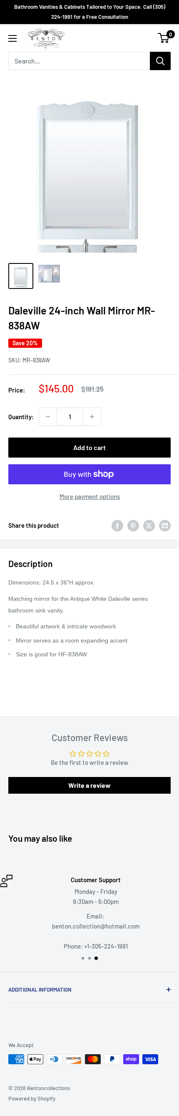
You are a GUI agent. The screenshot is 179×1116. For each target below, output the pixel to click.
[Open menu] (12, 38)
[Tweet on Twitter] (149, 525)
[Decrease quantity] (48, 416)
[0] (164, 38)
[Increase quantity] (92, 416)
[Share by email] (165, 525)
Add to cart (89, 447)
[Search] (160, 61)
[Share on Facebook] (117, 525)
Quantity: (21, 416)
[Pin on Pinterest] (133, 525)
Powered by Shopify (31, 1098)
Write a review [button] (89, 785)
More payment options (90, 496)
